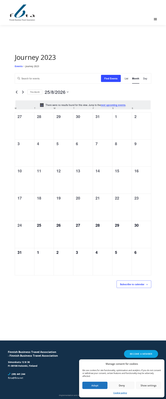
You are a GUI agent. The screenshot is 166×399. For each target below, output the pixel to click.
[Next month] (23, 92)
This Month (35, 92)
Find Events (111, 78)
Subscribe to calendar (132, 284)
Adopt (94, 385)
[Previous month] (17, 92)
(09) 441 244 (18, 374)
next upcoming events (113, 105)
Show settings (148, 385)
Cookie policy (120, 393)
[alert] (83, 104)
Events (19, 66)
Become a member (141, 353)
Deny (122, 385)
